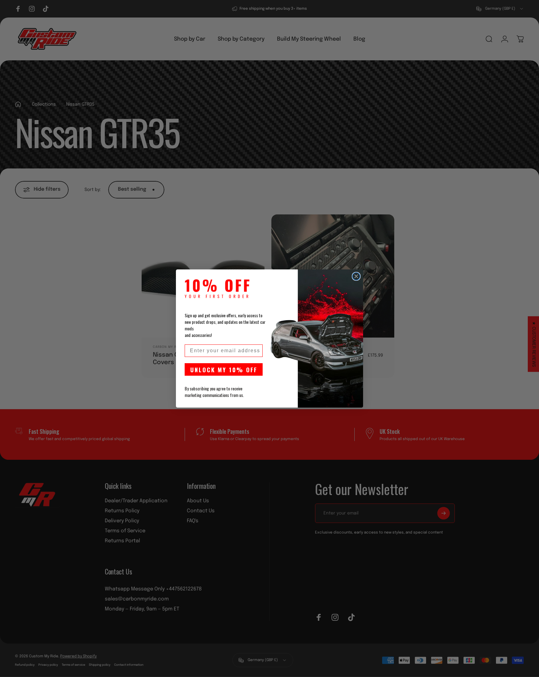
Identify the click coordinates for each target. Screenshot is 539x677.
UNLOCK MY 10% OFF (223, 369)
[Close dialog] (356, 276)
